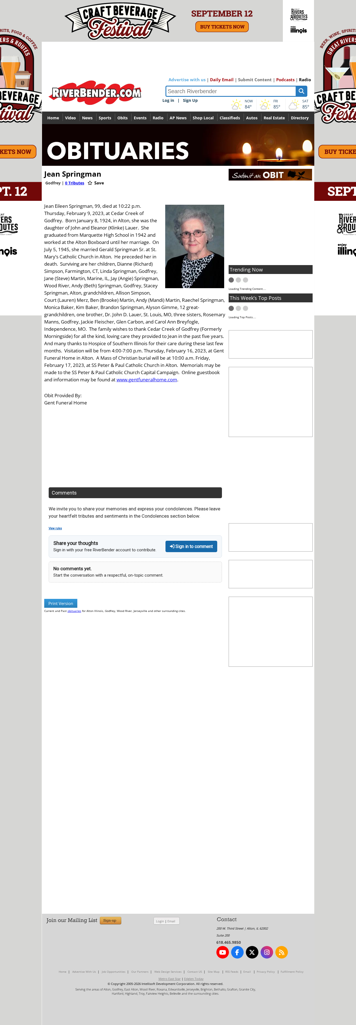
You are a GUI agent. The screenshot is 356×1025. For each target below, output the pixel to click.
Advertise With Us (84, 972)
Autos (252, 117)
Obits (122, 117)
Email (171, 921)
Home (53, 117)
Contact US (194, 972)
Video (70, 117)
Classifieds (230, 117)
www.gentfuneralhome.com (147, 379)
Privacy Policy (266, 972)
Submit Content (255, 79)
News (87, 117)
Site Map (213, 972)
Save (98, 183)
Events (140, 117)
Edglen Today (194, 979)
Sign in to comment (193, 546)
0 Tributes (74, 183)
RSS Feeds (231, 972)
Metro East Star (170, 979)
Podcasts (285, 79)
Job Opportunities (113, 972)
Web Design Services (168, 972)
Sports (105, 117)
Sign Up (190, 100)
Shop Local (203, 117)
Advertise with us (187, 79)
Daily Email (222, 79)
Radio (305, 79)
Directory (300, 117)
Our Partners (140, 972)
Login (160, 921)
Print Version (60, 603)
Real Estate (274, 117)
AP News (178, 117)
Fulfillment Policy (292, 972)
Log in (168, 100)
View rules (55, 528)
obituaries (74, 611)
